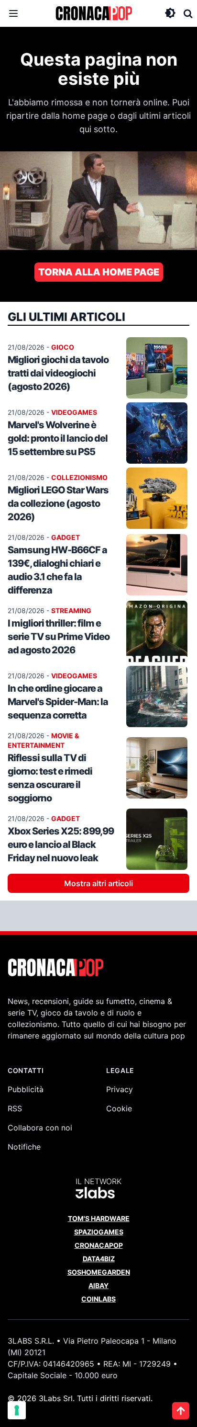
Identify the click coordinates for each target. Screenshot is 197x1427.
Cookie (119, 1108)
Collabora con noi (40, 1127)
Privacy (119, 1089)
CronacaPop (99, 1245)
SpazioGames (98, 1232)
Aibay (98, 1285)
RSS (15, 1108)
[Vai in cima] (180, 1410)
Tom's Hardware (99, 1218)
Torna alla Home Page (98, 272)
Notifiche (24, 1147)
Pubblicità (26, 1089)
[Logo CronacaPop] (93, 13)
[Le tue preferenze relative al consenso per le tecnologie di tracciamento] (17, 1410)
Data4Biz (99, 1259)
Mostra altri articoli (98, 883)
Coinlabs (98, 1299)
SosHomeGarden (98, 1272)
